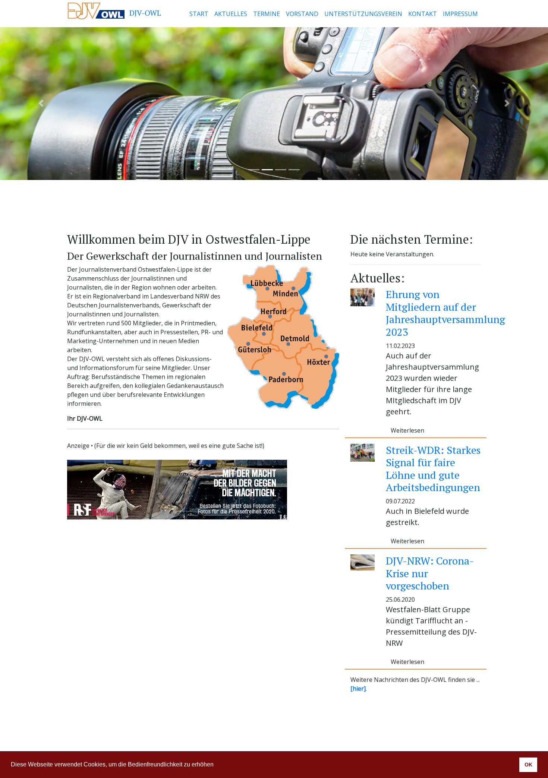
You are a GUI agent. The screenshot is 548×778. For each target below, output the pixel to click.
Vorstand (302, 14)
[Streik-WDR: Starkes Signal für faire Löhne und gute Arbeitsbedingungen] (362, 452)
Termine (266, 14)
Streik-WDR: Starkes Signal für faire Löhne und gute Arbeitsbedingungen (433, 468)
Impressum (460, 14)
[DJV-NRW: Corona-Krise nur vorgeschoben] (362, 562)
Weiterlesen (407, 430)
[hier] (358, 688)
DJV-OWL (144, 13)
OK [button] (528, 765)
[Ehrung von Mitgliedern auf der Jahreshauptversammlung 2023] (362, 296)
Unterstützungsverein (363, 14)
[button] (216, 765)
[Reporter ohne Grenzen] (177, 489)
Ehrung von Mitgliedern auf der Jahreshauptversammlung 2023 (445, 313)
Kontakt (422, 14)
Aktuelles (230, 14)
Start (198, 14)
